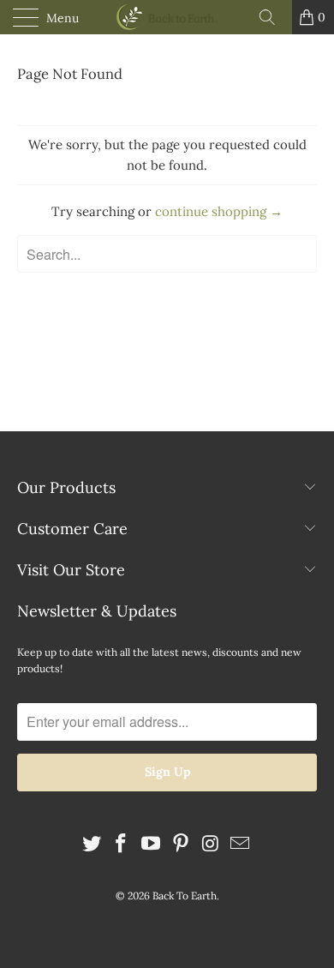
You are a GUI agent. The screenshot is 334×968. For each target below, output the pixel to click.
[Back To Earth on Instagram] (211, 845)
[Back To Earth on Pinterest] (181, 845)
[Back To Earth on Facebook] (121, 845)
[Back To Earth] (167, 17)
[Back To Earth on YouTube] (151, 845)
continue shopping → (219, 211)
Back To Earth (184, 895)
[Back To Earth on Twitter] (91, 845)
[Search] (273, 17)
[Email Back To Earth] (240, 845)
